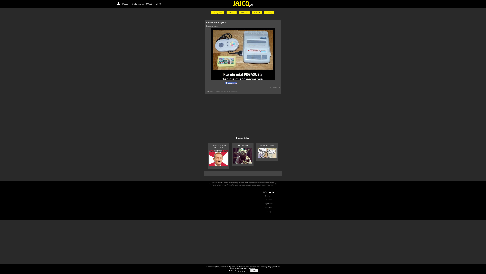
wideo (228, 91)
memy (269, 12)
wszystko (218, 12)
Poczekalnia (137, 4)
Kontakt (268, 196)
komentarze (275, 87)
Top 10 (157, 4)
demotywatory (270, 182)
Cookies (268, 208)
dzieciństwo (234, 91)
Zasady (268, 212)
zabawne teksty (243, 182)
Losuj (149, 4)
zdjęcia (231, 12)
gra (225, 91)
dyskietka (217, 91)
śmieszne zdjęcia (233, 182)
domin (218, 26)
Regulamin (268, 204)
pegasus (212, 91)
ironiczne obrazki (223, 182)
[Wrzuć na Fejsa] (231, 83)
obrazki (244, 12)
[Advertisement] (193, 57)
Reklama (268, 200)
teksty (257, 12)
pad (222, 91)
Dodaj (125, 4)
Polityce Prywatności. (249, 268)
